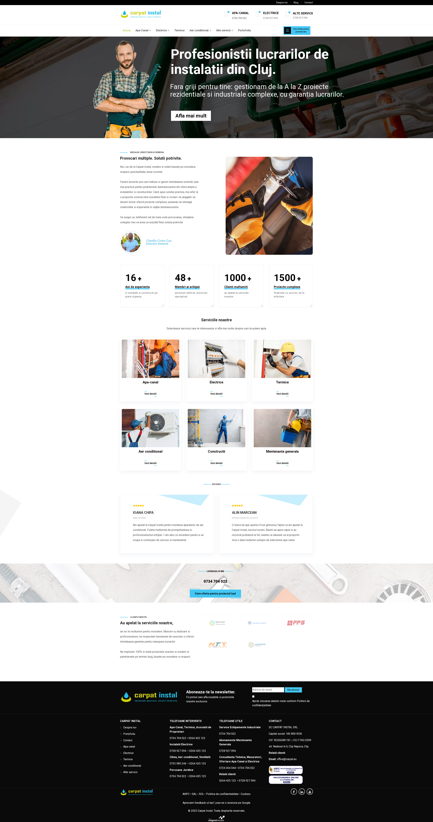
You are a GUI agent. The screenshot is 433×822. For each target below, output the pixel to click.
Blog (296, 2)
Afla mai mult (191, 116)
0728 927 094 (270, 18)
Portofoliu (244, 30)
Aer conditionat (199, 30)
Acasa (126, 30)
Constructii (216, 451)
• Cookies (244, 794)
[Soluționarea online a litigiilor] (291, 779)
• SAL (193, 794)
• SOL (200, 794)
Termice (179, 30)
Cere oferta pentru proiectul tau (301, 30)
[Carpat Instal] (141, 14)
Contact (308, 2)
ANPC (186, 794)
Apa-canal (150, 382)
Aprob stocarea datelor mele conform (281, 703)
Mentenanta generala (282, 451)
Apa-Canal (141, 30)
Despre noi (282, 2)
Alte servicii (223, 30)
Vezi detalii (150, 393)
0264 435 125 (197, 763)
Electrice (161, 30)
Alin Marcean (145, 512)
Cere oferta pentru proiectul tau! (215, 593)
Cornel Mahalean (248, 512)
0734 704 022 (246, 768)
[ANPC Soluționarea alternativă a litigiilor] (291, 770)
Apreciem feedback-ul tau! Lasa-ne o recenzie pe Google (216, 802)
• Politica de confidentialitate (221, 794)
